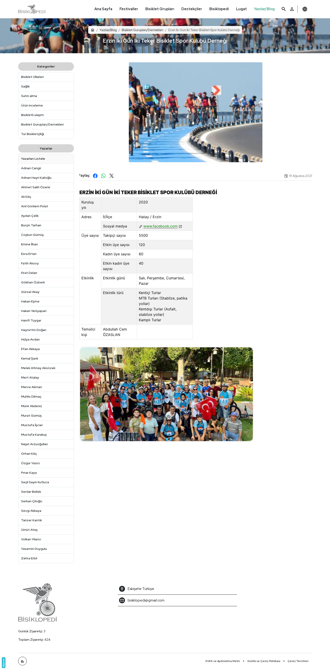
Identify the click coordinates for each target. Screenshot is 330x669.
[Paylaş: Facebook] (95, 175)
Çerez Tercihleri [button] (298, 661)
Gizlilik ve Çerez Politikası (263, 661)
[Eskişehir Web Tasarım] (3, 662)
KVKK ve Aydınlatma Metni (222, 661)
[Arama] (283, 9)
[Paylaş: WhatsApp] (103, 175)
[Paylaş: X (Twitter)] (112, 175)
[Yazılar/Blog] (22, 661)
